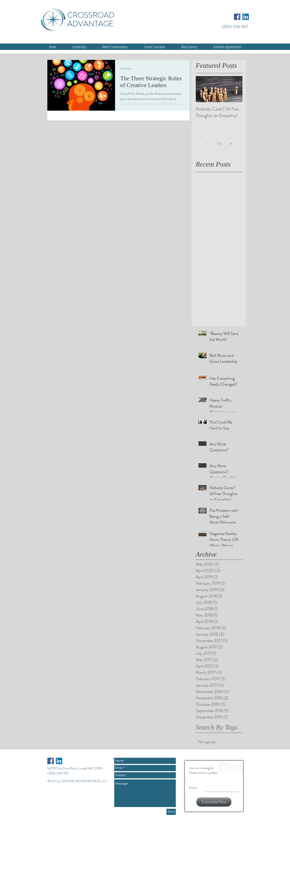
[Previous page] (207, 143)
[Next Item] (236, 89)
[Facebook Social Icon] (237, 17)
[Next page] (230, 143)
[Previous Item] (202, 89)
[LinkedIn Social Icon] (245, 17)
